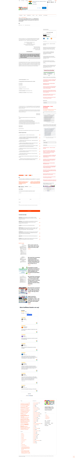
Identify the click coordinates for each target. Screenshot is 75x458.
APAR (29, 404)
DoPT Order (40, 15)
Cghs (34, 411)
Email (30, 199)
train (24, 429)
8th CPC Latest (21, 243)
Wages (34, 441)
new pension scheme (35, 428)
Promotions (22, 424)
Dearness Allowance (35, 412)
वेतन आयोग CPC (29, 15)
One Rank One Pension (36, 430)
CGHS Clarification (24, 406)
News (24, 15)
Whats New (21, 15)
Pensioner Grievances (27, 421)
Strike (23, 429)
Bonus (34, 406)
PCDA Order (25, 420)
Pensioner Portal (23, 422)
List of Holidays (45, 15)
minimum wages (26, 418)
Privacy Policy (46, 425)
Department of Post (25, 411)
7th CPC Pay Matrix (26, 403)
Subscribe (44, 35)
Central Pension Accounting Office (25, 405)
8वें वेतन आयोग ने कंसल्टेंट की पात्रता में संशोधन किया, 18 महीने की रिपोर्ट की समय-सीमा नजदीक (33, 246)
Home (45, 420)
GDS (25, 413)
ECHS (23, 412)
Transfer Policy (26, 429)
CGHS (33, 15)
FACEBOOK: (30, 186)
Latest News (45, 41)
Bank (34, 405)
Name (20, 199)
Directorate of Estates (36, 416)
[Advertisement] (29, 32)
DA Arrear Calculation (24, 445)
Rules (34, 439)
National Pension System (25, 419)
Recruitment (26, 426)
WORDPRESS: (26, 186)
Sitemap (22, 433)
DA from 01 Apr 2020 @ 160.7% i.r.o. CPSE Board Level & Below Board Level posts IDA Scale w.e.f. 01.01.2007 (24, 182)
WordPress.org (47, 418)
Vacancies (22, 438)
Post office (34, 435)
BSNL (21, 405)
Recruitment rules (23, 427)
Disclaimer (22, 437)
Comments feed (47, 417)
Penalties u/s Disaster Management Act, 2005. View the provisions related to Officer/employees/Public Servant (35, 182)
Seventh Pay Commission (36, 440)
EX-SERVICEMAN (35, 418)
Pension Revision (35, 434)
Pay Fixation (22, 420)
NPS (21, 443)
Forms (24, 413)
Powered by (44, 36)
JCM (34, 422)
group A (25, 414)
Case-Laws (34, 410)
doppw (21, 412)
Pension (34, 433)
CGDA (21, 406)
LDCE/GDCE (23, 418)
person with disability (26, 423)
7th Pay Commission (23, 439)
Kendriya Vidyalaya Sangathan (37, 423)
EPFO (24, 412)
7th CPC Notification (22, 403)
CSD (36, 15)
